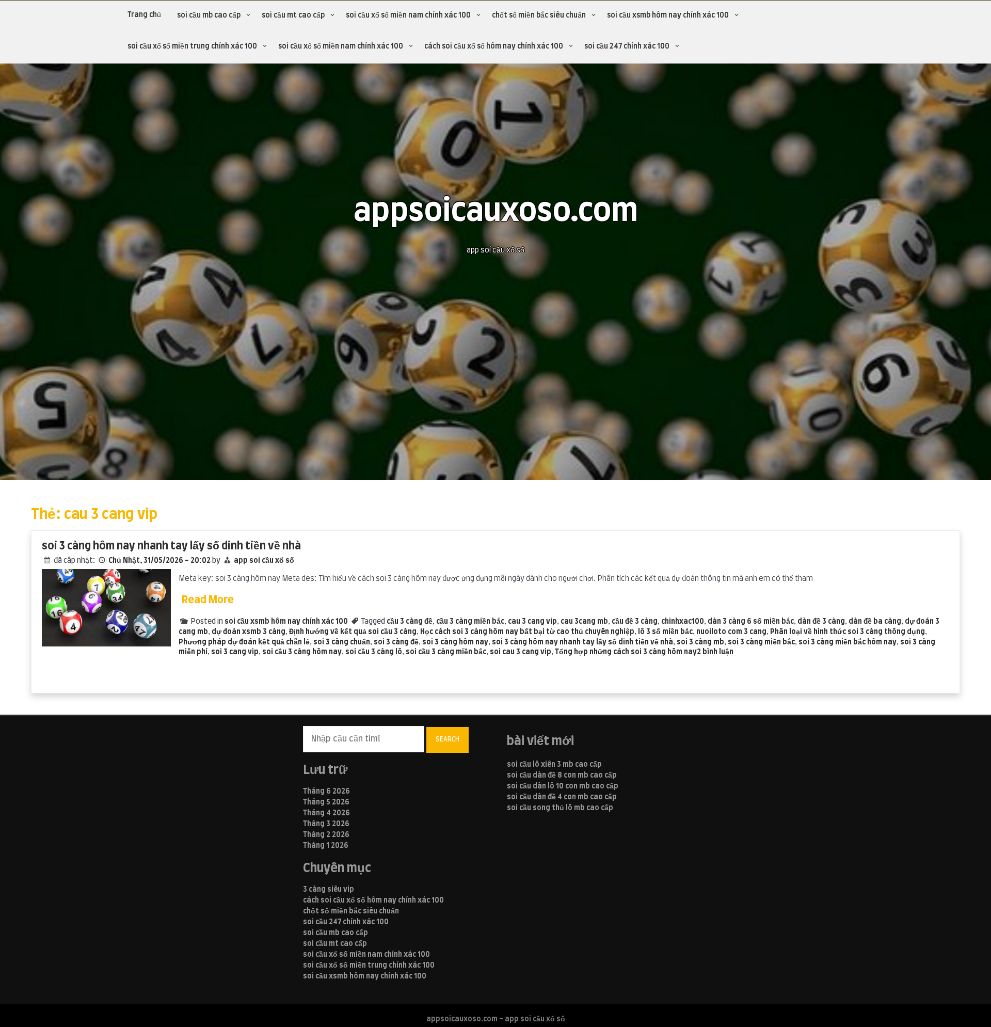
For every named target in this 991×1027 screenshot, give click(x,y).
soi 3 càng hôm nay (455, 642)
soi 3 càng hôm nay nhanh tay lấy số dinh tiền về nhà (171, 546)
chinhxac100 (682, 621)
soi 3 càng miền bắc (761, 642)
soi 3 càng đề (396, 642)
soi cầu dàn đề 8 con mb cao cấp (562, 775)
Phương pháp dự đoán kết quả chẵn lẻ (244, 642)
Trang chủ (144, 15)
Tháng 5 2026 (326, 802)
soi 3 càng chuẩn (341, 642)
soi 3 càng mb (700, 642)
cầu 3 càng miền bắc (470, 621)
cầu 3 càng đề (410, 621)
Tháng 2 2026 (326, 835)
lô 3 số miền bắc (665, 632)
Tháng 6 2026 (326, 791)
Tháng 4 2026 (326, 813)
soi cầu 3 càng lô (373, 652)
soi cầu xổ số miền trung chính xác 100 (192, 46)
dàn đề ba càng (875, 621)
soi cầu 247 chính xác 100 (626, 46)
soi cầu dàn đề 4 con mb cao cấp (562, 797)
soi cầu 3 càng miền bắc (446, 652)
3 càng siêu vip (328, 889)
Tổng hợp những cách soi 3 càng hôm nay (626, 652)
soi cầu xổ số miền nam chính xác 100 (408, 15)
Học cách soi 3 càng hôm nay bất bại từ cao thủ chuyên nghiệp (527, 632)
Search (447, 739)
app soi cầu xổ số (264, 560)
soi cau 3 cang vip (520, 652)
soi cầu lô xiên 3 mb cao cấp (554, 764)
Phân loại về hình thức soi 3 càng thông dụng (847, 632)
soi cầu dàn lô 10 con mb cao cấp (562, 786)
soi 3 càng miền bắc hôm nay (847, 642)
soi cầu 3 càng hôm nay (302, 652)
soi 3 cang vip (235, 652)
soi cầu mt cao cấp (293, 15)
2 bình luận (715, 652)
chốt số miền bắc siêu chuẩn (539, 15)
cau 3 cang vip (532, 621)
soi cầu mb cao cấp (209, 15)
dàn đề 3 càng (821, 621)
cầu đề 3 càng (635, 621)
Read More (208, 600)
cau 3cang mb (584, 621)
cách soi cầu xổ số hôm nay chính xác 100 (493, 46)
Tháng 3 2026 (326, 824)
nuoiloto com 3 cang (731, 632)
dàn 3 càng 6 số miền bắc (751, 621)
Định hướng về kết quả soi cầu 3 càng (353, 632)
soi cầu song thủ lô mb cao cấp (560, 808)
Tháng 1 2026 (325, 845)
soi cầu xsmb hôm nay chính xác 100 (668, 15)
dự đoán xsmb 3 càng (248, 632)
